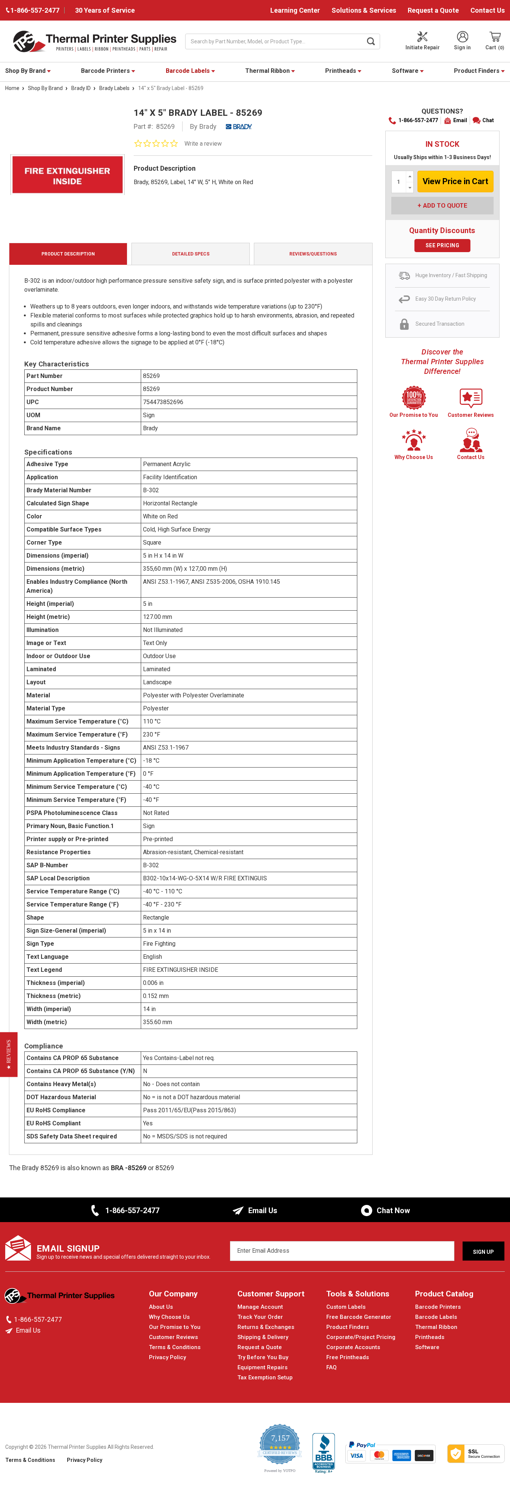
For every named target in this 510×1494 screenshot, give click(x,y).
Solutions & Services (364, 10)
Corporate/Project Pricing (360, 1337)
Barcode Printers (106, 70)
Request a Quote (433, 10)
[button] (9, 1054)
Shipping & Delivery (262, 1337)
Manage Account (260, 1307)
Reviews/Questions (313, 254)
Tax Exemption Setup (265, 1377)
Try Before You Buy (262, 1357)
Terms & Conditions (174, 1347)
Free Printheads (347, 1357)
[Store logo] (60, 1298)
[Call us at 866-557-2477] (9, 1319)
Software (406, 70)
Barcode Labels (188, 70)
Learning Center (295, 10)
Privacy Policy (167, 1357)
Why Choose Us (169, 1317)
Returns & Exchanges (265, 1327)
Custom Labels (346, 1307)
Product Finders (477, 70)
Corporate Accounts (353, 1347)
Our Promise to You (174, 1327)
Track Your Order (260, 1317)
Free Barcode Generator (358, 1317)
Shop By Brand (26, 70)
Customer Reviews (173, 1337)
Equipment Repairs (262, 1367)
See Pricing (443, 245)
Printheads (341, 70)
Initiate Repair (422, 47)
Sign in (462, 47)
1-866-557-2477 (418, 120)
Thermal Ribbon (268, 70)
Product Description (68, 254)
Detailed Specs (190, 254)
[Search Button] (371, 41)
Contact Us (487, 10)
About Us (161, 1307)
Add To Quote (445, 205)
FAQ (331, 1367)
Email (460, 120)
